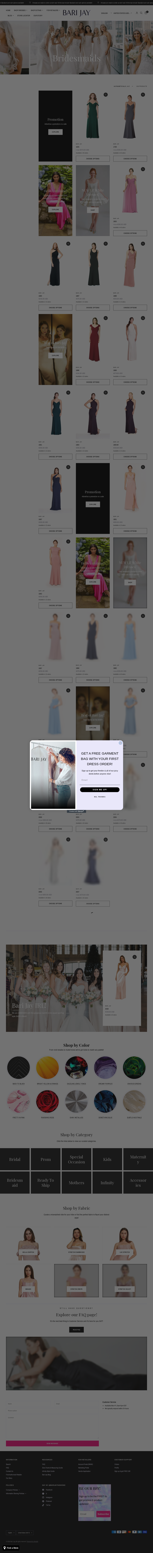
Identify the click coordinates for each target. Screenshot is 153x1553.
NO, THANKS (100, 797)
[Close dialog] (120, 743)
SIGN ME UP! (100, 790)
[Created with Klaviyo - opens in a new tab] (76, 811)
